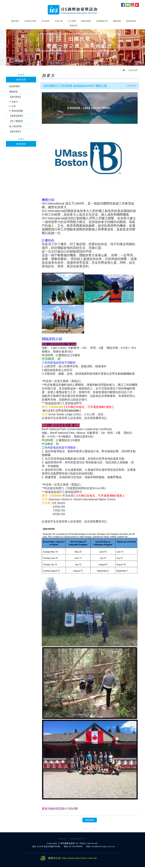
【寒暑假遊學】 (16, 116)
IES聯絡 (69, 808)
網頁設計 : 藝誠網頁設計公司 (72, 839)
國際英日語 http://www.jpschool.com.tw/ (72, 858)
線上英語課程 (15, 126)
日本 (14, 106)
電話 (66, 846)
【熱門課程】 (15, 97)
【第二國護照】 (16, 121)
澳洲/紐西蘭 (17, 111)
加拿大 (15, 101)
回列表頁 (89, 820)
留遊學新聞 (14, 86)
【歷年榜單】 (15, 131)
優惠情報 (13, 91)
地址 (34, 846)
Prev (68, 62)
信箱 (88, 846)
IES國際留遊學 (72, 10)
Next (76, 62)
